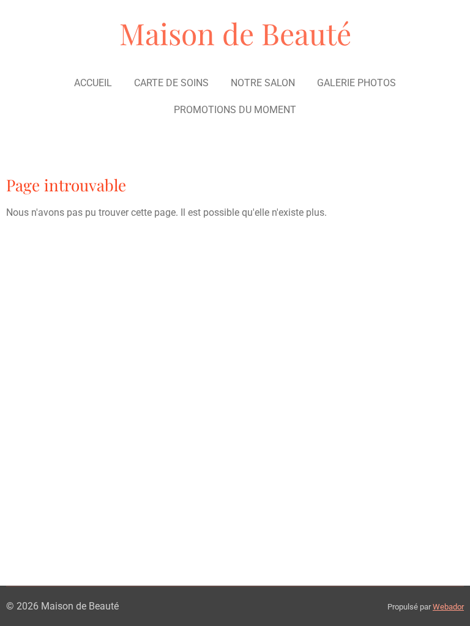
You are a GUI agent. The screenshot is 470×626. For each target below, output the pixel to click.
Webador (448, 606)
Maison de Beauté (235, 33)
